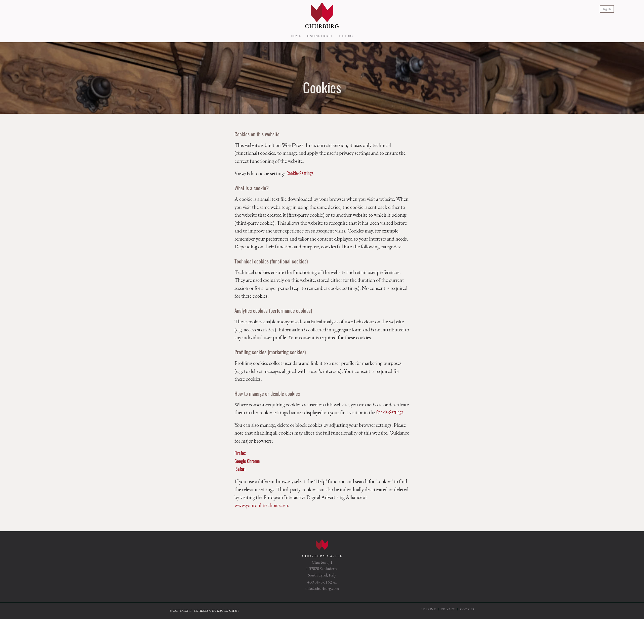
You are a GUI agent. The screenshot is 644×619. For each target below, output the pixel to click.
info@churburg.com (322, 588)
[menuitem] (296, 36)
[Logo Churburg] (322, 15)
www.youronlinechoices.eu (261, 505)
